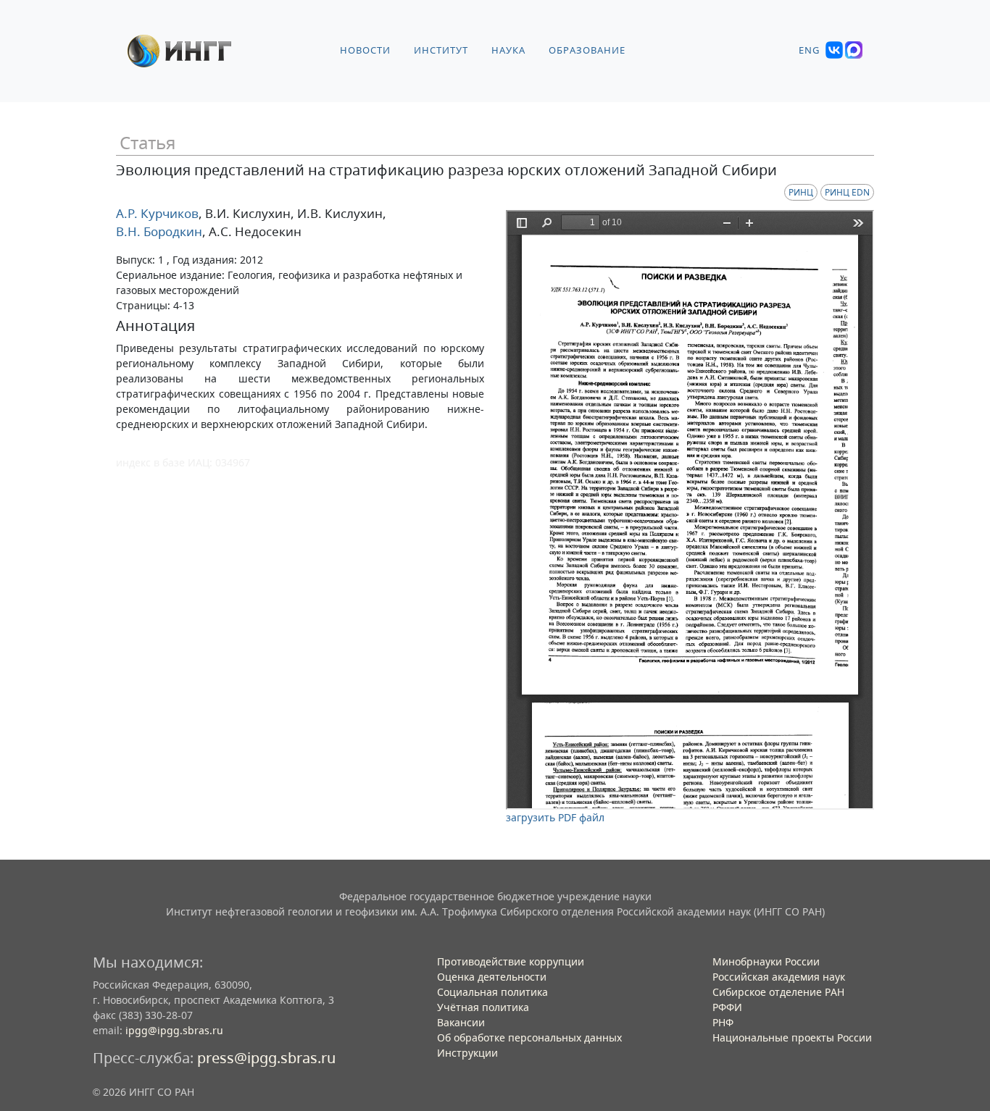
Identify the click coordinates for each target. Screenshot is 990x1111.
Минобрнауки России (766, 961)
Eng (809, 50)
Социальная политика (492, 992)
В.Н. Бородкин (159, 231)
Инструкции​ (467, 1053)
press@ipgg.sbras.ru (266, 1058)
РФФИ (727, 1007)
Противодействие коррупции (510, 961)
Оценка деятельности (491, 977)
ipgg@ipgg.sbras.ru (174, 1030)
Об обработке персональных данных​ (529, 1037)
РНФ (722, 1022)
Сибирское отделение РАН (778, 992)
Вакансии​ (461, 1022)
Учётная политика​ (483, 1007)
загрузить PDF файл (555, 817)
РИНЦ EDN (847, 192)
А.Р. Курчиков (157, 213)
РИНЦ (801, 192)
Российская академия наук (778, 977)
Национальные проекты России (792, 1037)
